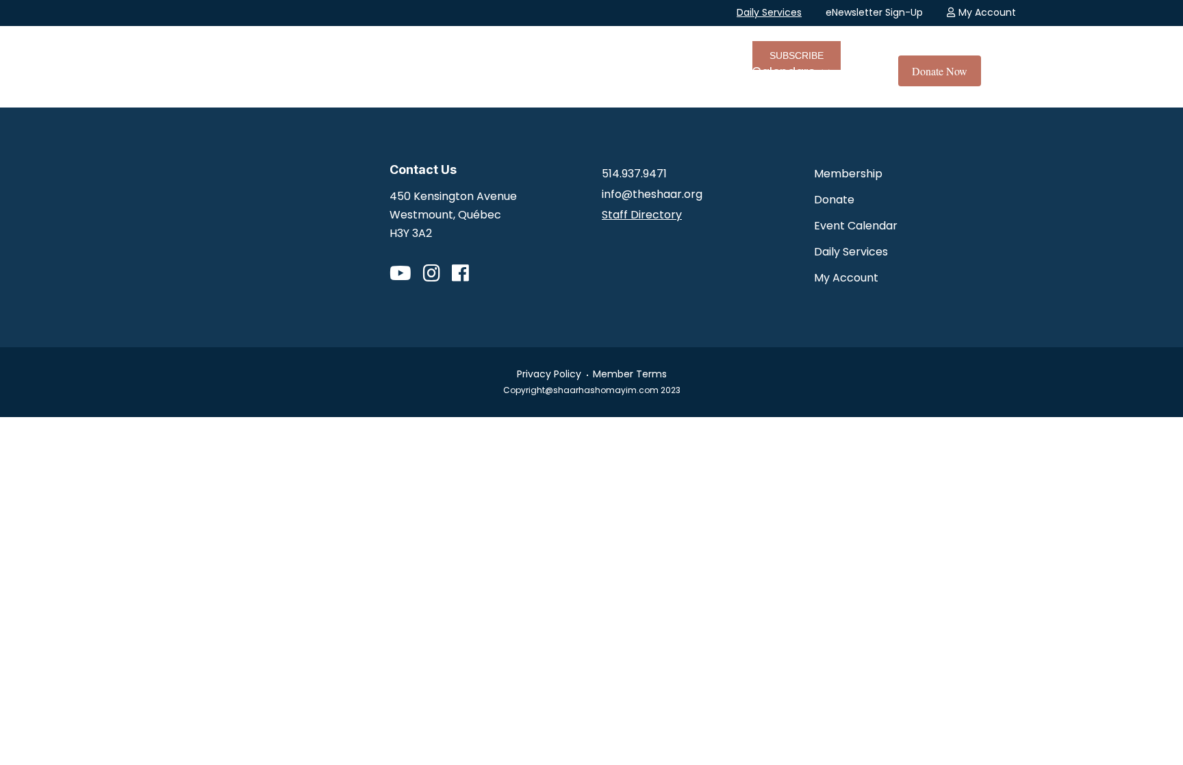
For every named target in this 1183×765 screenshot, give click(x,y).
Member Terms (630, 374)
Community (519, 71)
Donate (834, 200)
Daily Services (769, 12)
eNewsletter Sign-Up (874, 12)
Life (436, 71)
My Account (987, 12)
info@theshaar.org (652, 194)
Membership (848, 173)
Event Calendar (856, 226)
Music (609, 71)
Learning (689, 71)
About (370, 71)
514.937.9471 (634, 173)
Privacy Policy (549, 374)
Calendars (783, 71)
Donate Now (939, 71)
